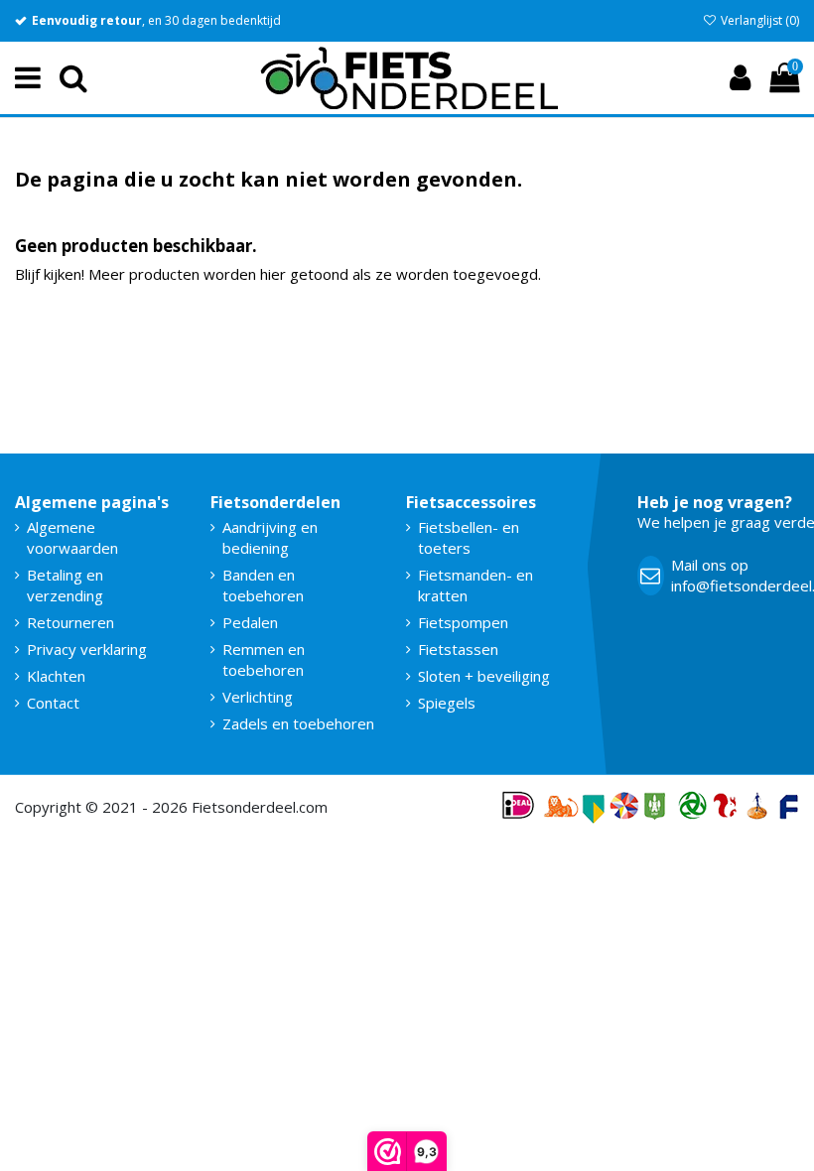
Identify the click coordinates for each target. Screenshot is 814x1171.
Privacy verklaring (87, 649)
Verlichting (257, 697)
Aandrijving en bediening (270, 537)
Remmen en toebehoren (263, 659)
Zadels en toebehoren (298, 723)
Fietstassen (458, 649)
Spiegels (446, 703)
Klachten (56, 676)
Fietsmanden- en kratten (475, 585)
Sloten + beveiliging (484, 676)
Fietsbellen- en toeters (468, 537)
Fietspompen (463, 622)
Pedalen (250, 622)
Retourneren (70, 622)
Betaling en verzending (65, 585)
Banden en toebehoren (263, 585)
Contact (53, 703)
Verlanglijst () (758, 20)
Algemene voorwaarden (72, 537)
